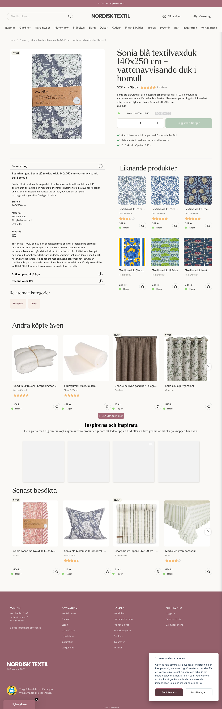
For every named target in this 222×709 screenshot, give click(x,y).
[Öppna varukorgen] (202, 16)
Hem (12, 40)
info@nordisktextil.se (29, 628)
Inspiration (190, 28)
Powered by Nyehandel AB (111, 707)
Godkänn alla (169, 692)
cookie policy (195, 682)
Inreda (152, 27)
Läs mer (121, 106)
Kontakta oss (69, 613)
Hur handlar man (123, 619)
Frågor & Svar (121, 625)
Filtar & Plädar (134, 27)
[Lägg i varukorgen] (142, 225)
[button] (69, 16)
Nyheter (10, 28)
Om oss (66, 619)
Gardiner (25, 27)
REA (176, 28)
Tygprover (119, 642)
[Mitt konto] (172, 16)
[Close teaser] (36, 699)
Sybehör (165, 27)
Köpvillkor (119, 613)
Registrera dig (173, 619)
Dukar (104, 27)
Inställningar (198, 692)
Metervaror (61, 27)
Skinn (92, 27)
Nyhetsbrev (68, 636)
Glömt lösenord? (175, 625)
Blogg (65, 625)
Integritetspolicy (122, 630)
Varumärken (209, 28)
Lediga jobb (68, 648)
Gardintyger (42, 27)
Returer (118, 648)
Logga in (170, 613)
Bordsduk (18, 303)
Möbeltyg (79, 27)
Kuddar (116, 27)
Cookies (118, 636)
